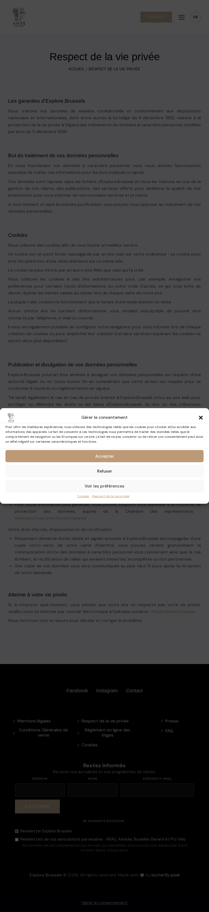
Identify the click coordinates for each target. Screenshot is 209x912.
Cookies (83, 496)
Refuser (104, 471)
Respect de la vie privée (110, 496)
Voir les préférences (104, 486)
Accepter (104, 456)
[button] (201, 417)
